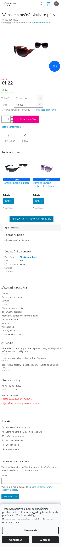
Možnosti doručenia (46, 109)
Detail (8, 201)
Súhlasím (45, 539)
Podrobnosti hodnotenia (40, 22)
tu (34, 515)
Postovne (5, 293)
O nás (4, 304)
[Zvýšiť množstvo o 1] (11, 117)
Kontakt (5, 300)
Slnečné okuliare (28, 257)
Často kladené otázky (11, 297)
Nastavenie (30, 530)
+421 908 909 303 (14, 440)
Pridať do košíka (28, 119)
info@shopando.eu (15, 436)
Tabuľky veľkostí (9, 330)
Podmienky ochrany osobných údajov (19, 315)
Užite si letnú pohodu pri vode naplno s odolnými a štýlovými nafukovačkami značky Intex (31, 350)
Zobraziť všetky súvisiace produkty (31, 219)
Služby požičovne (9, 319)
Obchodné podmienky (12, 308)
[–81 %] (16, 168)
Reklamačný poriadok (11, 311)
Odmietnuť (15, 539)
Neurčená (8, 208)
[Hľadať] (41, 4)
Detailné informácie (11, 126)
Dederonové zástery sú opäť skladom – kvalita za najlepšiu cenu (30, 366)
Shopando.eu (12, 444)
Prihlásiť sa (10, 496)
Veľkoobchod (7, 326)
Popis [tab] (6, 227)
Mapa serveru (8, 323)
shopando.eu (12, 449)
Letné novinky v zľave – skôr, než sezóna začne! (24, 358)
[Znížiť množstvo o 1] (11, 120)
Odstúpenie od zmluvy (12, 334)
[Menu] (56, 4)
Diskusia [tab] (15, 227)
